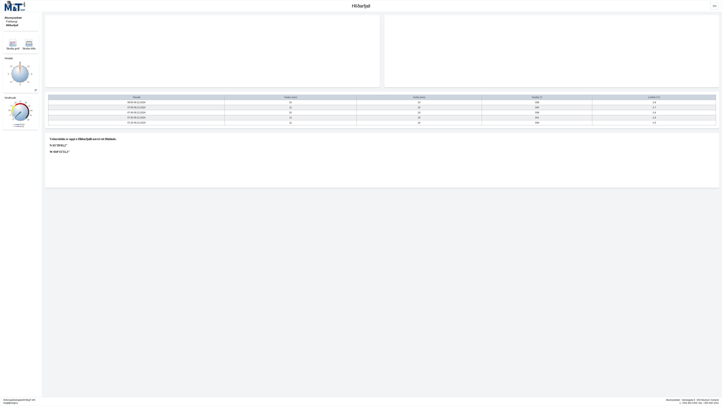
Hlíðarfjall (361, 5)
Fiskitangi (11, 21)
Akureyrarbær (13, 17)
